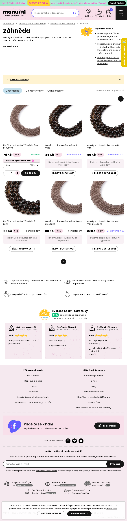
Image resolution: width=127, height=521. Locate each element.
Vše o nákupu (33, 375)
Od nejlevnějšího (35, 90)
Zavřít (123, 3)
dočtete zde (111, 508)
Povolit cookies (79, 513)
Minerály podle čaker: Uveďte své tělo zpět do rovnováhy (109, 60)
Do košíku (30, 173)
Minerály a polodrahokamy (32, 23)
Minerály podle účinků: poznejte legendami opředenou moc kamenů (110, 36)
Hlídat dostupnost (63, 173)
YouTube (81, 440)
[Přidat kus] (17, 173)
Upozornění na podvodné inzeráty (93, 407)
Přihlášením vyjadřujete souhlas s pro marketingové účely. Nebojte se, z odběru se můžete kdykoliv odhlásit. (64, 470)
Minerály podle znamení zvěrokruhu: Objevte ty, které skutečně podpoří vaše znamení (109, 48)
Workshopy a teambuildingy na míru (33, 402)
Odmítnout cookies (51, 513)
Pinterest (74, 440)
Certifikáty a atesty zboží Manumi (93, 397)
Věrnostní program (93, 375)
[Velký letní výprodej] (63, 3)
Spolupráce (94, 402)
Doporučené (12, 90)
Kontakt (33, 386)
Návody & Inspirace (94, 391)
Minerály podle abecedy (62, 23)
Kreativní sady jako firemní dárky (33, 397)
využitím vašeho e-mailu (46, 470)
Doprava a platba (33, 380)
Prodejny (33, 391)
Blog (94, 386)
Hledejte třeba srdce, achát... (49, 12)
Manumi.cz (8, 23)
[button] (63, 79)
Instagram (68, 440)
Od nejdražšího (55, 90)
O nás (94, 380)
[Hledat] (74, 13)
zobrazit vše (81, 318)
